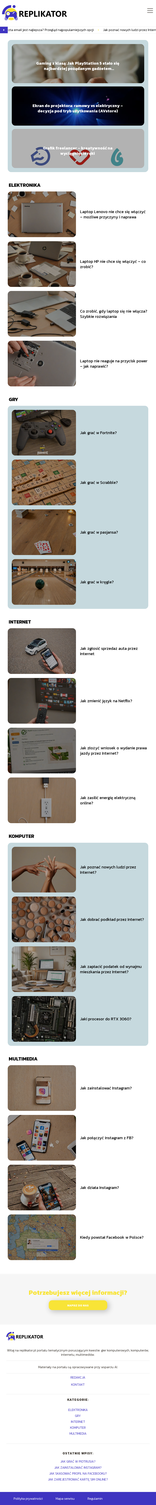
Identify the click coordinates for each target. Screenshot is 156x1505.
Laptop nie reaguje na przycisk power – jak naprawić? (113, 363)
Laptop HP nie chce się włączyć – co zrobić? (113, 264)
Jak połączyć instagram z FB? (106, 1137)
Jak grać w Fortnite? (98, 432)
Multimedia (23, 1058)
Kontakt (78, 1385)
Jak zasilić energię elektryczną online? (107, 800)
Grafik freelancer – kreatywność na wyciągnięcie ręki (78, 150)
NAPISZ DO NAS (78, 1305)
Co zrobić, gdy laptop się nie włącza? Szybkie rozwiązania (113, 314)
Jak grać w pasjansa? (99, 532)
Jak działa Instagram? (99, 1187)
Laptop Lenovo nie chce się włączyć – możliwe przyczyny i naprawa (113, 214)
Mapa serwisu (65, 1498)
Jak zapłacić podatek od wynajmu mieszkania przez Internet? (111, 969)
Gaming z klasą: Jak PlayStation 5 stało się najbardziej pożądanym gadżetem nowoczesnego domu (77, 66)
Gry (13, 399)
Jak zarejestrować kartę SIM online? (78, 1479)
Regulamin (95, 1498)
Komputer (21, 836)
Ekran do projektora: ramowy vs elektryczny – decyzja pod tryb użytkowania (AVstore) (77, 108)
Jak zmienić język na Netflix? (106, 700)
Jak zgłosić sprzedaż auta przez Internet (109, 651)
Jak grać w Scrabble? (99, 482)
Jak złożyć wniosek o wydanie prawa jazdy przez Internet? (113, 750)
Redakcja (77, 1378)
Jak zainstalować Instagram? (106, 1088)
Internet (20, 621)
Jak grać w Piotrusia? (77, 1461)
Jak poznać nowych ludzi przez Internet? (92, 30)
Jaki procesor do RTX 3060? (105, 1019)
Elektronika (25, 185)
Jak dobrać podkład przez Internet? (112, 919)
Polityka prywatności (28, 1498)
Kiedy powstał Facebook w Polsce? (112, 1237)
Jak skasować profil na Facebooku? (78, 1473)
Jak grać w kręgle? (97, 582)
